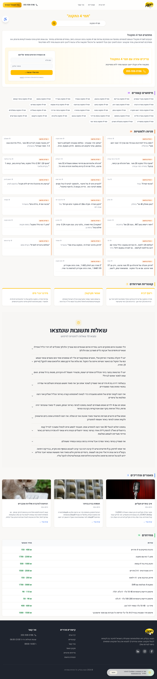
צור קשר (81, 5)
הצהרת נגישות (70, 657)
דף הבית (102, 5)
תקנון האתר (71, 648)
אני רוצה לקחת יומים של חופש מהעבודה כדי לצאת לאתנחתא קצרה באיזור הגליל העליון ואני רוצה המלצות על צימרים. (81, 396)
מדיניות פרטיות (70, 652)
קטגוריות (91, 5)
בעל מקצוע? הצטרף (12, 5)
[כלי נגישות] (5, 19)
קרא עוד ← (148, 522)
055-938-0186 (29, 5)
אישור (113, 672)
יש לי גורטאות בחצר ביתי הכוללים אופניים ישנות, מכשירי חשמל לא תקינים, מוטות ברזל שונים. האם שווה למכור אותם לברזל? (80, 374)
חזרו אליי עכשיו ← (32, 72)
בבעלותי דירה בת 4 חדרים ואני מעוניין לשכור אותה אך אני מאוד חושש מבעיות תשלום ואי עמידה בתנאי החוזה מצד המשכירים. (82, 385)
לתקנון (22, 77)
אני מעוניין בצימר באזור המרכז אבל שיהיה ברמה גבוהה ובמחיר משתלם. (93, 441)
